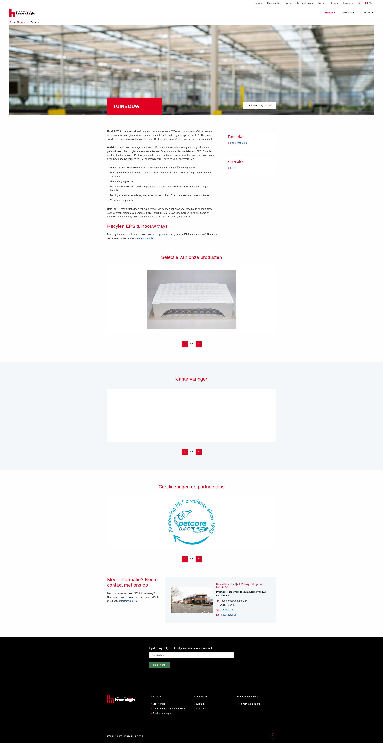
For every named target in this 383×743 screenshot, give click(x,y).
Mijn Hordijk (159, 704)
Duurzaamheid (274, 3)
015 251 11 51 (227, 610)
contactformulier (125, 601)
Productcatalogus (162, 713)
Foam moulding (238, 143)
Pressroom (348, 3)
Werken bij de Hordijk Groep (299, 3)
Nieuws (259, 3)
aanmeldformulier (144, 238)
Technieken (346, 12)
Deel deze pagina (256, 105)
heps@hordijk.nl (228, 615)
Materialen (365, 12)
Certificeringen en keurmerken (169, 708)
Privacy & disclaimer (250, 704)
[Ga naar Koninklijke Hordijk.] (10, 22)
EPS (232, 168)
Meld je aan (159, 665)
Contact (334, 3)
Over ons (321, 3)
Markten (329, 12)
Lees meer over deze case (249, 427)
